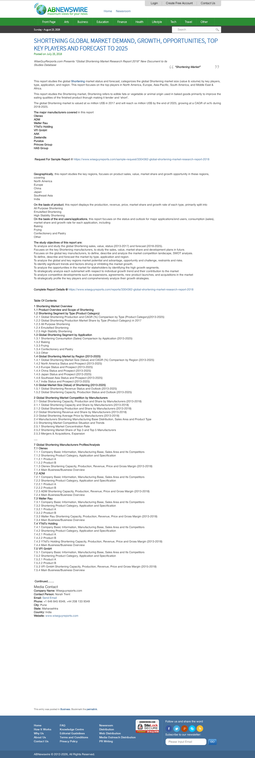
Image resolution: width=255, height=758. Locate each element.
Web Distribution (110, 733)
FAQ (62, 725)
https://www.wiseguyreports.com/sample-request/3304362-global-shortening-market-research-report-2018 (141, 159)
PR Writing (106, 741)
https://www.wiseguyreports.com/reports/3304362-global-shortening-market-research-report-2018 (131, 289)
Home (108, 11)
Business (82, 22)
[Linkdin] (184, 729)
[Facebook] (168, 729)
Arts (66, 22)
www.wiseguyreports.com (61, 615)
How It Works (42, 729)
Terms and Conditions (74, 737)
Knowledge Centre (72, 729)
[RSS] (199, 729)
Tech (173, 22)
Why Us (39, 733)
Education (103, 22)
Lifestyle (157, 22)
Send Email (49, 597)
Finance (122, 22)
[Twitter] (176, 729)
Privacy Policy (68, 741)
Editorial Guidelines (72, 733)
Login (154, 3)
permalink (92, 709)
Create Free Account (179, 3)
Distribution (106, 729)
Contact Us (208, 3)
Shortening (78, 81)
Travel (188, 22)
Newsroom (123, 11)
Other (204, 22)
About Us (40, 737)
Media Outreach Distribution (117, 737)
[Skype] (192, 729)
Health (139, 22)
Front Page (49, 22)
